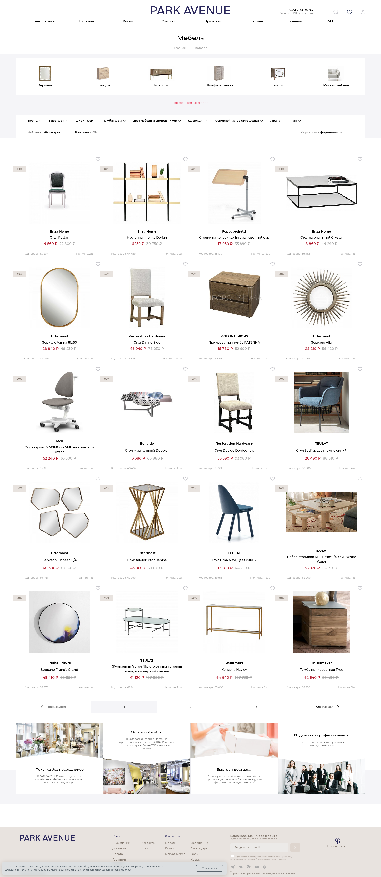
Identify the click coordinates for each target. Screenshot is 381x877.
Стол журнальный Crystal (321, 237)
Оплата (117, 854)
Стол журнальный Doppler (147, 450)
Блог (144, 848)
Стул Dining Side (147, 342)
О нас (117, 836)
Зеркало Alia (321, 342)
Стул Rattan (59, 237)
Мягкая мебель (176, 854)
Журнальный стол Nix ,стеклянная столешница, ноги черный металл (147, 669)
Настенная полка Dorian (147, 237)
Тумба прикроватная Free (321, 670)
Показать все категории (190, 103)
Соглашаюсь (209, 868)
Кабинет (257, 21)
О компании (121, 843)
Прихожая (213, 21)
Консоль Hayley (234, 670)
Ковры (195, 859)
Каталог (173, 836)
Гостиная (86, 21)
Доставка (119, 848)
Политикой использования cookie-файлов (105, 869)
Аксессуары (199, 848)
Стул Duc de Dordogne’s (234, 450)
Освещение (199, 843)
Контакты (148, 843)
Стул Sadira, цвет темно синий (321, 450)
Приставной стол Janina (147, 560)
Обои (195, 854)
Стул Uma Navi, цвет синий (234, 560)
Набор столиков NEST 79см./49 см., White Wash (321, 559)
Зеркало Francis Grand (59, 670)
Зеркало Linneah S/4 (60, 560)
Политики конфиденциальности (271, 859)
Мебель (170, 843)
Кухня (128, 21)
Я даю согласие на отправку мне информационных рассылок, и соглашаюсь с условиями (261, 858)
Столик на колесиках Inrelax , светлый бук (234, 237)
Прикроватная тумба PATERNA (234, 342)
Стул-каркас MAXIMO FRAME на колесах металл (59, 449)
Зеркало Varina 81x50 (59, 342)
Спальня (169, 21)
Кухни (169, 848)
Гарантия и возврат (120, 861)
